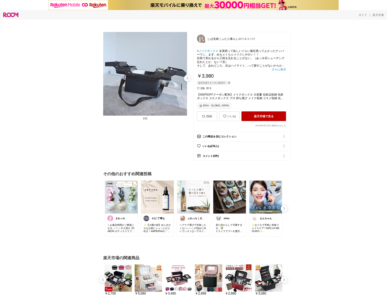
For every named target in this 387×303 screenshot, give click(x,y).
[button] (201, 39)
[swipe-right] (187, 78)
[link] (121, 197)
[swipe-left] (103, 280)
